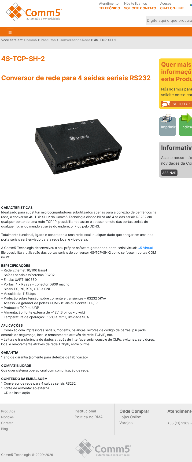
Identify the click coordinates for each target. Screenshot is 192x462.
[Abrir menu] (10, 32)
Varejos (126, 422)
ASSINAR (169, 173)
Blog (4, 429)
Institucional (85, 411)
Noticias (7, 417)
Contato (7, 423)
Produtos (8, 411)
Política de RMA (89, 417)
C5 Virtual (145, 248)
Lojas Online (130, 417)
